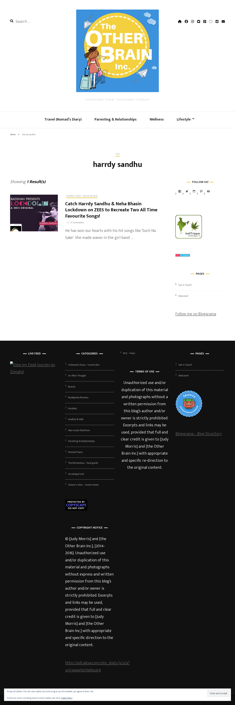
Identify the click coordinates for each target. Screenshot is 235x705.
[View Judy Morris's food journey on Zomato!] (34, 371)
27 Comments (77, 223)
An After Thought (77, 376)
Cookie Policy (66, 698)
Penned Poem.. (75, 452)
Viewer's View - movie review (81, 196)
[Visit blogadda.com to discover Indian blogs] (182, 255)
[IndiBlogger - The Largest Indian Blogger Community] (188, 237)
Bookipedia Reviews (78, 397)
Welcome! (183, 296)
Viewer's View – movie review (83, 485)
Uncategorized (76, 474)
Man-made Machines (79, 430)
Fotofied (72, 408)
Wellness (157, 119)
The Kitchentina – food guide (83, 463)
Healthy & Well (75, 419)
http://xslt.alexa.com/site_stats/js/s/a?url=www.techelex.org (97, 666)
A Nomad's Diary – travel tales (83, 365)
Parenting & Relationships (116, 119)
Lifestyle (184, 119)
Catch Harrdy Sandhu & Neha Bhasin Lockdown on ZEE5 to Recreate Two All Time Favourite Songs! (111, 210)
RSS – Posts (129, 353)
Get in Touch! (185, 285)
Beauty (71, 387)
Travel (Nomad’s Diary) (63, 119)
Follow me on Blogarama (195, 314)
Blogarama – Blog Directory (199, 433)
